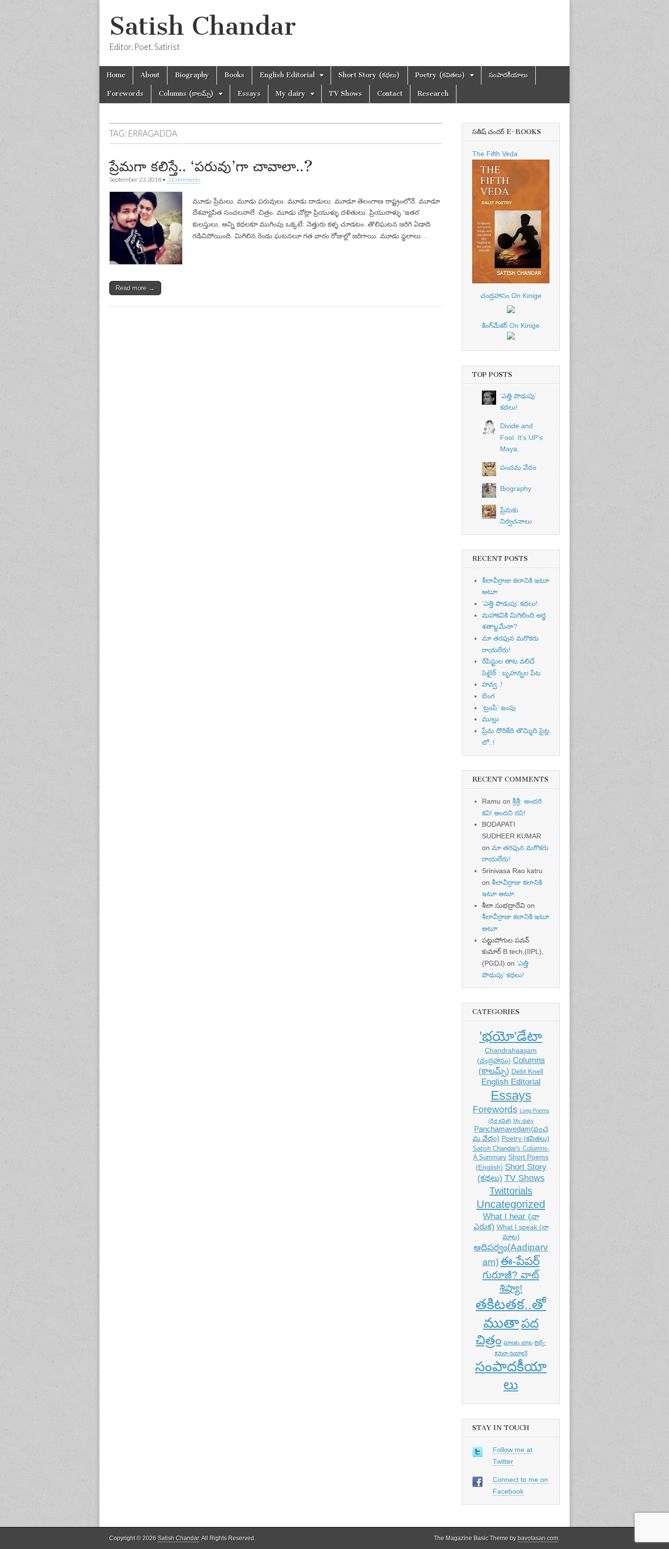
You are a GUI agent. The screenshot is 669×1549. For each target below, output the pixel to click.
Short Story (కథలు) (369, 75)
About (150, 75)
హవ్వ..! (492, 684)
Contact (390, 94)
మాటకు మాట (517, 1342)
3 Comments (183, 179)
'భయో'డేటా (510, 1036)
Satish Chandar (202, 26)
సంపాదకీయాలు (508, 75)
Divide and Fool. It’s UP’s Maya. (521, 437)
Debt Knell (527, 1071)
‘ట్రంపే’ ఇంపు (499, 708)
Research (433, 94)
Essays (249, 94)
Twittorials (510, 1190)
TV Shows (345, 94)
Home (116, 75)
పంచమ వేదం (518, 467)
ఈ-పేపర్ (520, 1261)
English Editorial (287, 75)
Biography (192, 75)
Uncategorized (511, 1204)
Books (234, 75)
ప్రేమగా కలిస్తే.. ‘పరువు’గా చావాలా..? (211, 166)
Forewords (125, 94)
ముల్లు (490, 719)
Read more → (135, 288)
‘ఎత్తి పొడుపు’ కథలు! (510, 603)
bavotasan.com (538, 1538)
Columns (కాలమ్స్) (186, 94)
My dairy (291, 94)
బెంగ (488, 696)
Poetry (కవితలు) (440, 75)
